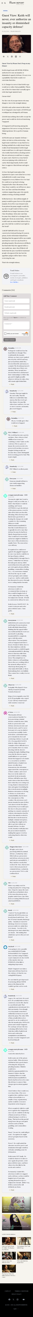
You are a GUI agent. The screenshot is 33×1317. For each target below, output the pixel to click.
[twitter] (13, 1300)
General (5, 10)
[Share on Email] (20, 56)
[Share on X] (7, 56)
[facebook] (9, 1300)
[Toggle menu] (2, 3)
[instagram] (17, 1300)
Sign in (15, 317)
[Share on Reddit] (12, 56)
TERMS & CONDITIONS (21, 1291)
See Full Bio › (14, 282)
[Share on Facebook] (3, 56)
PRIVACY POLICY (16, 1294)
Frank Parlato (15, 31)
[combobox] (16, 1308)
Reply (12, 384)
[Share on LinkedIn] (16, 56)
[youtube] (24, 1300)
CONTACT (8, 1291)
